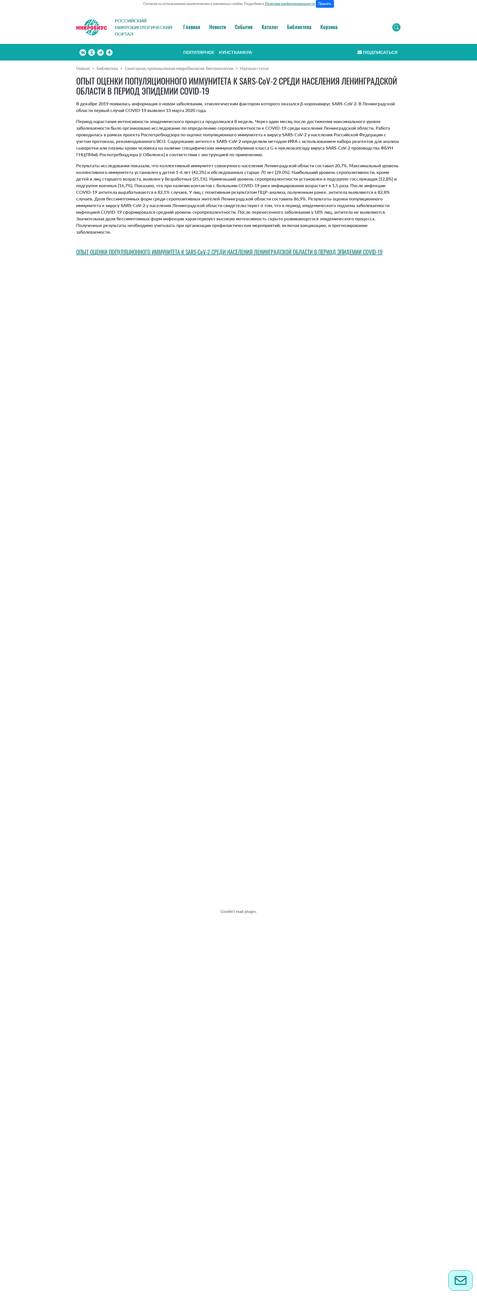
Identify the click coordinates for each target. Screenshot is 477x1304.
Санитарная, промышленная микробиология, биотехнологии (179, 68)
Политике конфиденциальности (290, 4)
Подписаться (380, 52)
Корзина (329, 26)
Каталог (270, 26)
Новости (217, 26)
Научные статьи (254, 68)
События (244, 26)
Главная (191, 26)
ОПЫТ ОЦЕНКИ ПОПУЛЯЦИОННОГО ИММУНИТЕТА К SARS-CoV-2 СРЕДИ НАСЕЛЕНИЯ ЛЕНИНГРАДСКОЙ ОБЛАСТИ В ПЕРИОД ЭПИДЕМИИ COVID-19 (229, 252)
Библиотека (299, 26)
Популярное (198, 52)
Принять (325, 4)
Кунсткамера (235, 52)
